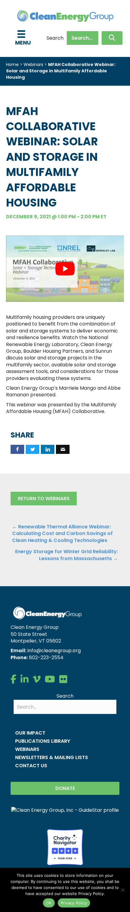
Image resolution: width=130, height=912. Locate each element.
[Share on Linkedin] (47, 449)
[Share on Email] (63, 449)
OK (49, 902)
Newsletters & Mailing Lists (51, 757)
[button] (112, 38)
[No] (122, 890)
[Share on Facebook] (17, 449)
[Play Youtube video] (65, 269)
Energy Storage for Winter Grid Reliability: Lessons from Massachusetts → (66, 555)
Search (55, 38)
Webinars (33, 64)
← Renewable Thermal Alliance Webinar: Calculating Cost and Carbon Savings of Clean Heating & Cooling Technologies (62, 534)
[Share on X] (32, 449)
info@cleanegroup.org (54, 650)
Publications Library (42, 741)
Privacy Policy (74, 902)
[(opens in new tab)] (65, 846)
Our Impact (30, 732)
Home (12, 64)
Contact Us (31, 765)
